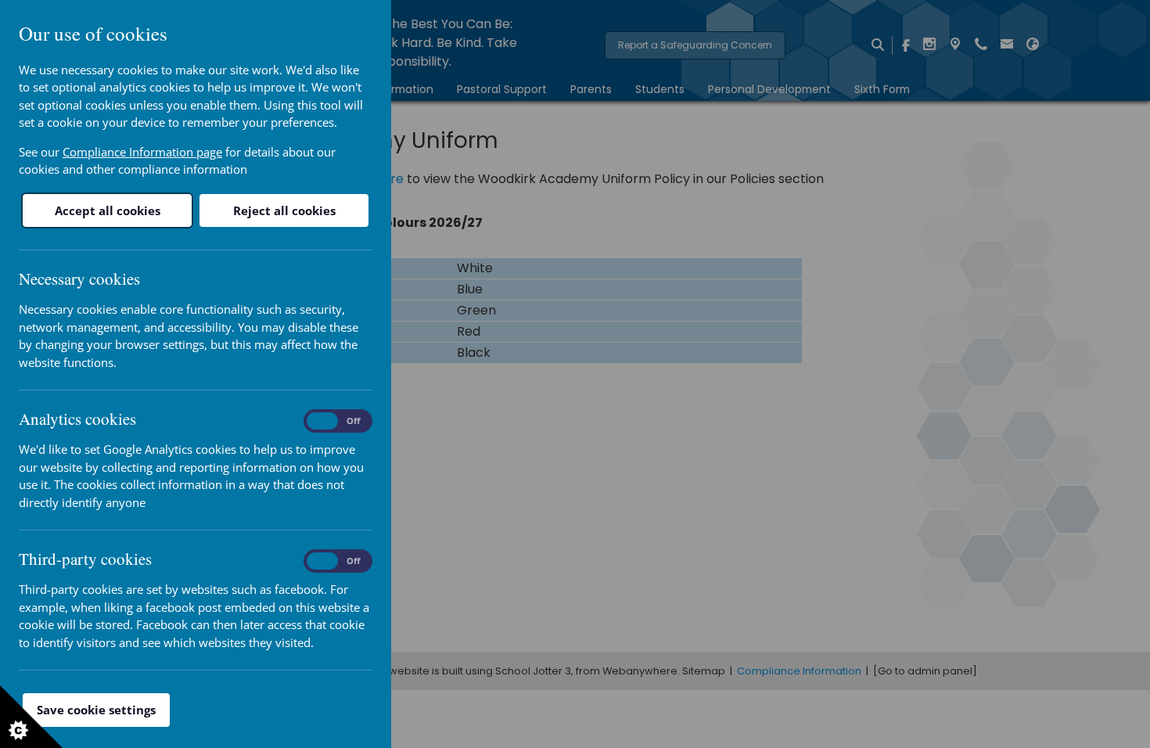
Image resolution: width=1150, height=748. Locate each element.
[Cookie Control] (31, 716)
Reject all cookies (284, 210)
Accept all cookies (107, 210)
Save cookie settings (96, 709)
